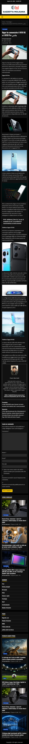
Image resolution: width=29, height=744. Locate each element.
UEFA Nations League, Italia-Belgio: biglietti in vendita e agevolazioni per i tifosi (14, 683)
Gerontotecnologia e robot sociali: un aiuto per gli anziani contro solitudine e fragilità (14, 546)
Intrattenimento (6, 605)
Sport (3, 602)
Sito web (4, 464)
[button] (2, 17)
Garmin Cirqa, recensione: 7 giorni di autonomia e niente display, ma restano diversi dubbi (14, 520)
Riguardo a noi (5, 618)
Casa (3, 584)
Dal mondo (4, 590)
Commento (5, 431)
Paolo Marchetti (7, 38)
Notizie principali (6, 587)
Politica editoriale (6, 627)
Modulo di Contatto (6, 608)
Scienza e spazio (5, 596)
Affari (3, 593)
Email (4, 458)
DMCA (3, 624)
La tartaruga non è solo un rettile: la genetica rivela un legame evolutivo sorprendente (13, 658)
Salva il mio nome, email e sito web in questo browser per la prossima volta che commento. (15, 471)
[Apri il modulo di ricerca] (26, 17)
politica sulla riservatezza (8, 630)
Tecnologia (5, 29)
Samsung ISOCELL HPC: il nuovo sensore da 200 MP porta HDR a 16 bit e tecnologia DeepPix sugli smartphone (13, 571)
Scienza (5, 653)
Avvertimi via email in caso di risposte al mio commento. (13, 478)
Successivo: (13, 413)
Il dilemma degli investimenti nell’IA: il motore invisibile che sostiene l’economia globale (14, 734)
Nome (4, 452)
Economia (6, 729)
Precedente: (13, 404)
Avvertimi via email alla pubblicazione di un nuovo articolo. (13, 485)
